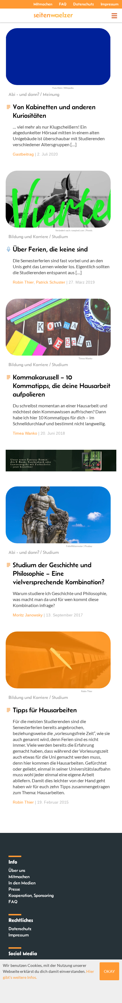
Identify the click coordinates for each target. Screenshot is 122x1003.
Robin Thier (23, 282)
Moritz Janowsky (28, 615)
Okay (109, 971)
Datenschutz (83, 4)
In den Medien (22, 882)
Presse (14, 889)
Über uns (17, 870)
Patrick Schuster (50, 282)
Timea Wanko (25, 433)
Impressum (110, 4)
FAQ (62, 4)
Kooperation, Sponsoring (31, 895)
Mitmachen (42, 4)
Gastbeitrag (23, 154)
